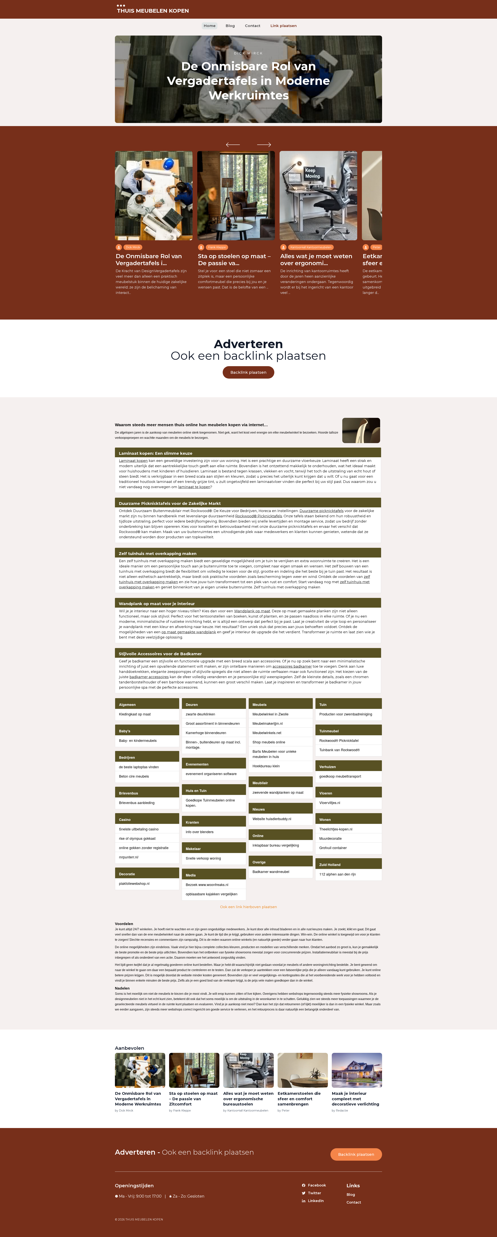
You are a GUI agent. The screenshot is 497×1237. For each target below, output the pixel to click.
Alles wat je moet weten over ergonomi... (316, 260)
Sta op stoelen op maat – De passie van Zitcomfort (193, 1098)
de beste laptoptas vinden (139, 766)
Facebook (317, 1185)
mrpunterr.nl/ (129, 856)
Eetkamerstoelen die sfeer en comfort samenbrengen (299, 1098)
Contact (252, 26)
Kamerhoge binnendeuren (206, 732)
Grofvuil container (333, 847)
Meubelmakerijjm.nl (268, 723)
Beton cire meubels (134, 776)
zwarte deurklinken (200, 713)
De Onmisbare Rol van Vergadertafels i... (149, 260)
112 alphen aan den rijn (337, 873)
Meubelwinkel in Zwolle (270, 713)
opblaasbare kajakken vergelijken (211, 893)
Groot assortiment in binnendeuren (213, 723)
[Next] (264, 145)
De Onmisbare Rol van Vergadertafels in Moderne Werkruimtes (248, 80)
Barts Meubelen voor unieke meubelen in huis (274, 754)
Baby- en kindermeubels (138, 740)
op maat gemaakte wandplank (189, 632)
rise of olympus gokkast (137, 838)
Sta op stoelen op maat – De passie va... (234, 260)
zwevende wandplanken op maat (278, 792)
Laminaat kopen (133, 461)
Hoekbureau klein (266, 765)
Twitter (314, 1193)
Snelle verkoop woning (203, 858)
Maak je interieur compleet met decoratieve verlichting (355, 1098)
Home (209, 26)
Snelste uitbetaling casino (139, 828)
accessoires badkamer (292, 666)
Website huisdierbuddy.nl (272, 818)
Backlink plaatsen (248, 372)
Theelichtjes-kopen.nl (335, 828)
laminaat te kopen (194, 487)
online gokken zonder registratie (144, 847)
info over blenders (200, 831)
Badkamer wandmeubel (271, 871)
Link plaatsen (283, 26)
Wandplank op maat (252, 611)
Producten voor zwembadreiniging (345, 713)
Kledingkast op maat (135, 713)
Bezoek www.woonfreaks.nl (207, 884)
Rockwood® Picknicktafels (258, 516)
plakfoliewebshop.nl (134, 883)
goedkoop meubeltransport (340, 776)
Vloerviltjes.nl (329, 802)
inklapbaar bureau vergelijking (276, 845)
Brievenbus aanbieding (137, 802)
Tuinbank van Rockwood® (339, 749)
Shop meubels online (269, 741)
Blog (230, 26)
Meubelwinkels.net (267, 732)
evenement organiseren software (211, 773)
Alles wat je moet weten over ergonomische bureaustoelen (248, 1098)
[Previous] (233, 145)
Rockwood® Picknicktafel (339, 740)
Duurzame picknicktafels (322, 511)
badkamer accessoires (149, 677)
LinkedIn (316, 1201)
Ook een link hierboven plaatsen (248, 907)
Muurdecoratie (330, 838)
